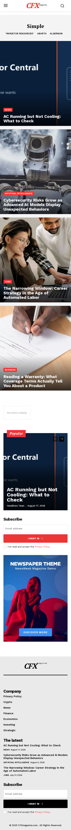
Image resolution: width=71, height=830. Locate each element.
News (8, 110)
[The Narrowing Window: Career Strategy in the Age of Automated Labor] (35, 259)
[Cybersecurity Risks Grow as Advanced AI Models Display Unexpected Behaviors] (35, 171)
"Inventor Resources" (19, 33)
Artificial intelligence (19, 193)
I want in (33, 538)
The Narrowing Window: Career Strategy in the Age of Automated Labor (33, 769)
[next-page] (61, 439)
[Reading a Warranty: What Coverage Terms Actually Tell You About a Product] (35, 348)
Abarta (42, 33)
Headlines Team (15, 505)
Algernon (56, 33)
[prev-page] (55, 439)
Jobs (8, 281)
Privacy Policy (42, 546)
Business (10, 370)
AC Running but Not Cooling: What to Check (32, 494)
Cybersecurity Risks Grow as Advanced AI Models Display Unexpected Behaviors (35, 757)
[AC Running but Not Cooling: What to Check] (35, 83)
